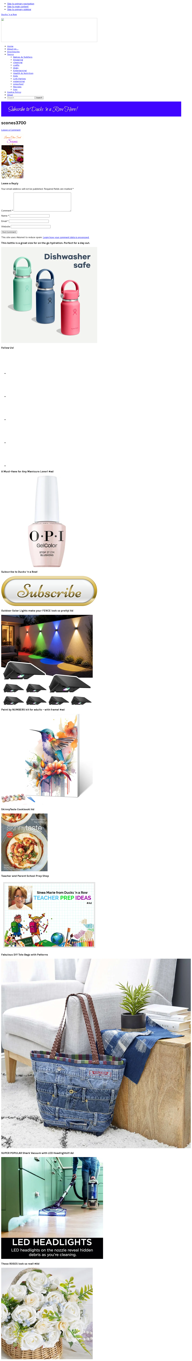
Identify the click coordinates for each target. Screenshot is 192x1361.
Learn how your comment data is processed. (66, 237)
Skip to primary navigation (20, 3)
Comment (7, 210)
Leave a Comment (11, 130)
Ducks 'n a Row (9, 14)
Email (4, 221)
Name (5, 215)
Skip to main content (17, 6)
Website (5, 226)
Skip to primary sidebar (19, 9)
